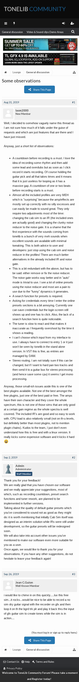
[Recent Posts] (14, 23)
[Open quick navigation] (74, 72)
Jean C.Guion (24, 582)
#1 (73, 102)
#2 (73, 457)
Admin (20, 465)
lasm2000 (22, 110)
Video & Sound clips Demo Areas (45, 32)
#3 (73, 574)
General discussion (12, 32)
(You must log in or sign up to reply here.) (54, 632)
